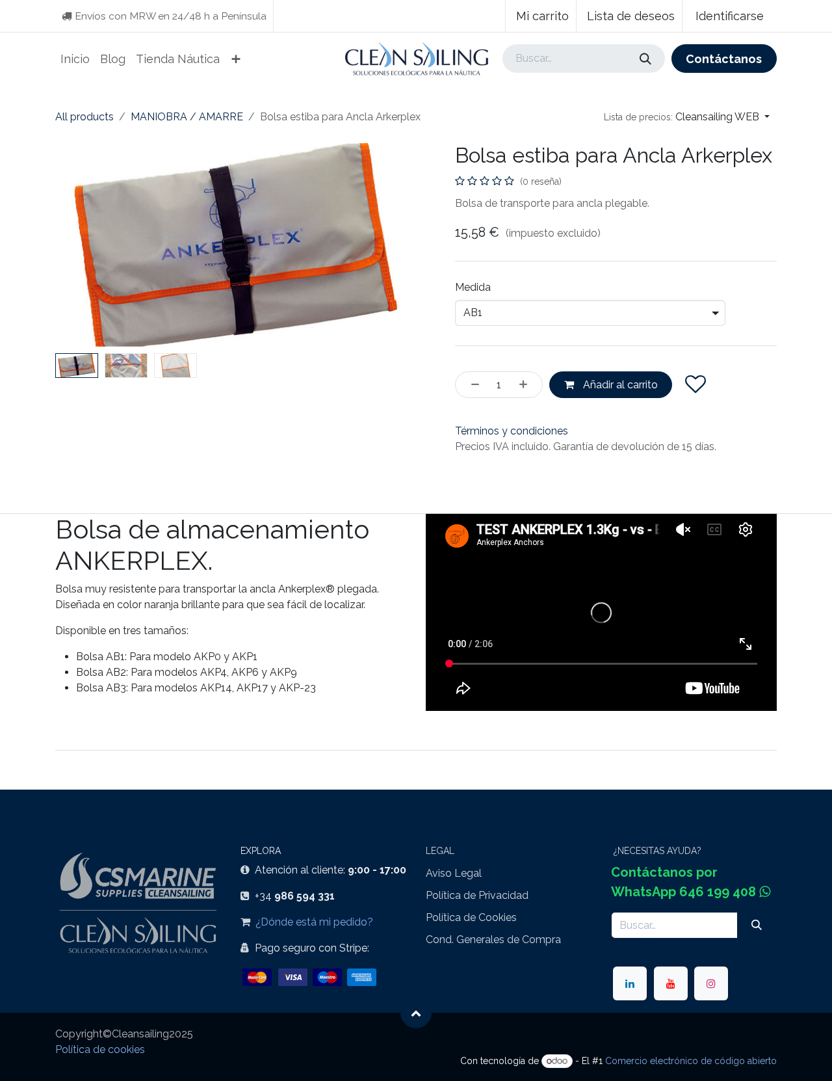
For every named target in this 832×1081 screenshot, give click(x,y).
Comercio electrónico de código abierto (691, 1061)
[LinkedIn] (630, 983)
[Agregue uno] (527, 384)
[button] (687, 117)
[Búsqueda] (645, 58)
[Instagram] (711, 983)
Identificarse (730, 16)
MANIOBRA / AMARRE (187, 117)
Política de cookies (100, 1049)
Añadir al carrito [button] (619, 385)
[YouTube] (671, 983)
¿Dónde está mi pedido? (314, 922)
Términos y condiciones (511, 431)
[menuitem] (75, 59)
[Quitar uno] (471, 384)
